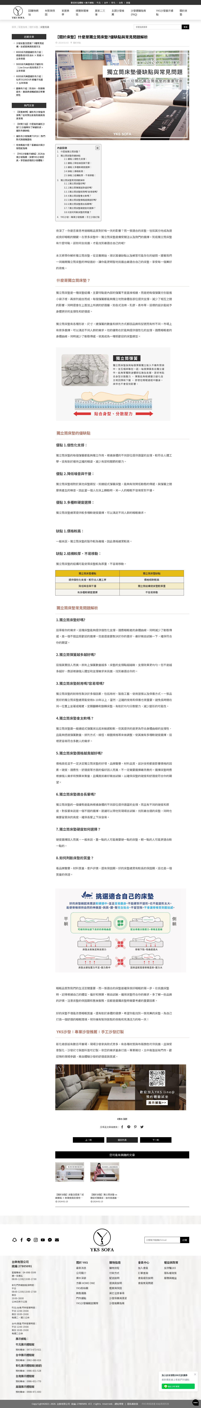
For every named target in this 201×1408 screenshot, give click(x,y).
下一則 (155, 1139)
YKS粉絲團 (82, 1288)
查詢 (185, 27)
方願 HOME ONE (85, 1283)
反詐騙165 (170, 1268)
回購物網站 (33, 12)
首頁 (14, 27)
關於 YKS (82, 1262)
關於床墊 (183, 12)
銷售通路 (81, 1293)
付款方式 (114, 1273)
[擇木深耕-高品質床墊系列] (122, 931)
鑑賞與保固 (115, 1288)
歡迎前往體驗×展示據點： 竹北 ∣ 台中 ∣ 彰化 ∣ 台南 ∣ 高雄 (100, 2)
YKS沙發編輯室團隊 (87, 1303)
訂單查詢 (143, 1273)
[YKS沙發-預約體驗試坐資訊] (122, 1088)
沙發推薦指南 (116, 1303)
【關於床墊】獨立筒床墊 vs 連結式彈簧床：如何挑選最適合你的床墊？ (104, 1196)
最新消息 (81, 1268)
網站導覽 (119, 1404)
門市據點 (81, 1298)
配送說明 (114, 1278)
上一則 (88, 1139)
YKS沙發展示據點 (164, 12)
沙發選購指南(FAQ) (138, 12)
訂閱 (184, 1240)
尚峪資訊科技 (162, 1403)
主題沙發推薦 (118, 12)
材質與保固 (50, 12)
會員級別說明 (145, 1278)
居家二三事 (100, 12)
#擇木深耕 (122, 1118)
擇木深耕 (81, 1278)
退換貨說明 (115, 1283)
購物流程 (114, 1268)
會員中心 (143, 1262)
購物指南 (115, 1262)
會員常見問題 (145, 1283)
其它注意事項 (116, 1293)
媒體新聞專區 (82, 12)
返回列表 (122, 1139)
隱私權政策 (170, 1273)
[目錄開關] (97, 148)
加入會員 (143, 1268)
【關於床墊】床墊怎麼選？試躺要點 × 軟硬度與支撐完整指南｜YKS (69, 1196)
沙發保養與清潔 (118, 1298)
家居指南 (22, 27)
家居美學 (65, 12)
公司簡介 (81, 1273)
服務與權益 (170, 1278)
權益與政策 (171, 1262)
